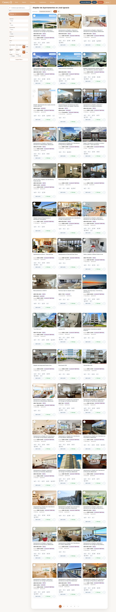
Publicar (100, 2)
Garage (11, 54)
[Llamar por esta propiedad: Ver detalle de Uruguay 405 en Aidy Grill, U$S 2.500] (104, 192)
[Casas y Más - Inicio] (7, 2)
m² (23, 52)
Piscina (17, 54)
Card (94, 2)
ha (27, 52)
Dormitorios (12, 36)
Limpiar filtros (19, 59)
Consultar (38, 83)
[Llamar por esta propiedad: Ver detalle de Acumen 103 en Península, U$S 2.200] (79, 342)
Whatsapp (48, 83)
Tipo (10, 23)
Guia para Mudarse (85, 2)
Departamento (12, 27)
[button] (56, 21)
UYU (27, 46)
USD (10, 10)
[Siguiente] (78, 606)
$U (58, 11)
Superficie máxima (18, 50)
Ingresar (107, 2)
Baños (11, 40)
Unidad (23, 50)
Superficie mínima (11, 50)
